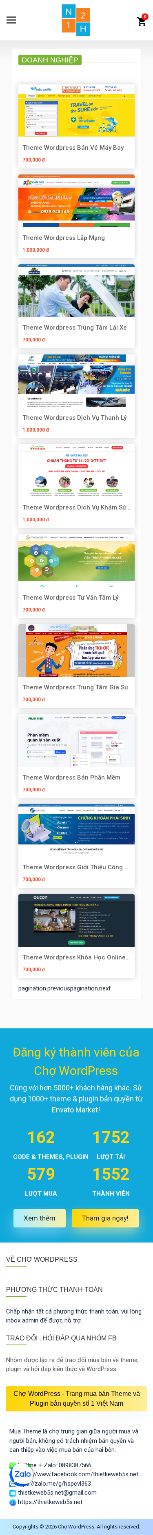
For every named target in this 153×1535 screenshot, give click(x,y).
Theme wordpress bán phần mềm (71, 777)
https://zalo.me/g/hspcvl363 (53, 1483)
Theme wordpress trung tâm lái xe (74, 327)
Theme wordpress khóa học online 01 (74, 957)
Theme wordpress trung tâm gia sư (75, 687)
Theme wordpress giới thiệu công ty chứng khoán (76, 867)
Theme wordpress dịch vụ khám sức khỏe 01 (76, 507)
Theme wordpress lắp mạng (63, 237)
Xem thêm (39, 1218)
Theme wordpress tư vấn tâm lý (70, 597)
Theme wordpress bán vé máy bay (73, 147)
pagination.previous (44, 988)
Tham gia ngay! (105, 1218)
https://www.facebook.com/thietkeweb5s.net (77, 1474)
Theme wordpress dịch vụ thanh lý (74, 417)
